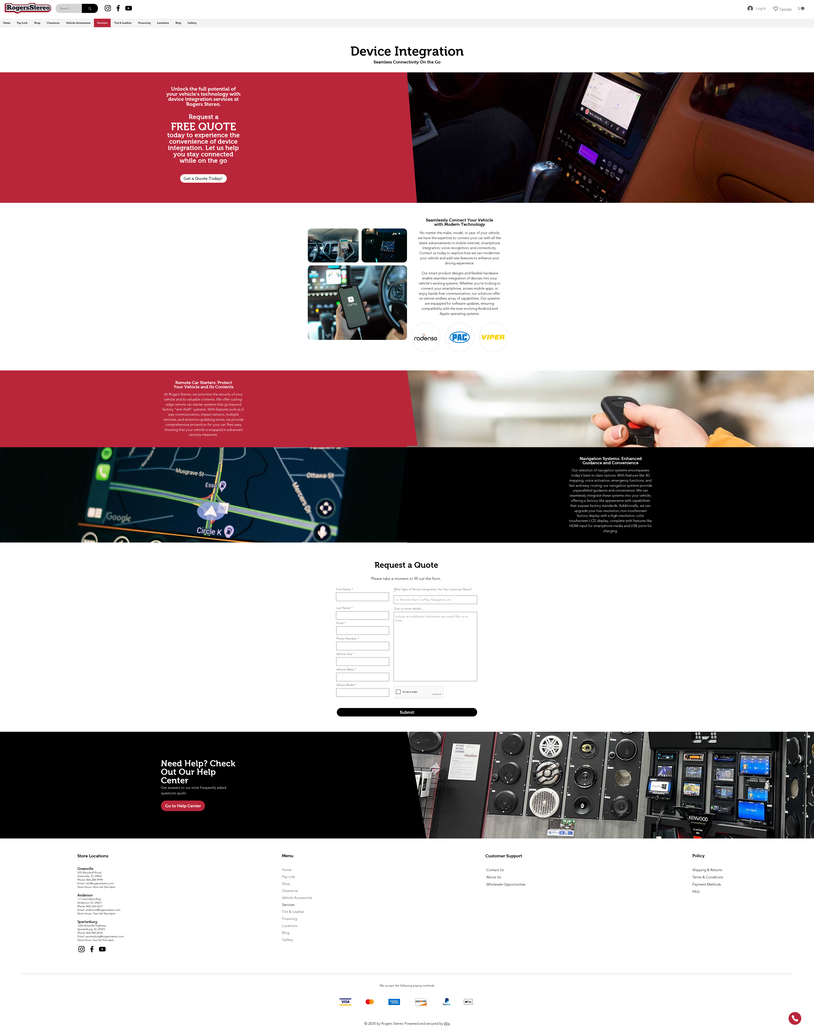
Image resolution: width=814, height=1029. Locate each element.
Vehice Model (345, 684)
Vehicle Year (344, 653)
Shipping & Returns (707, 870)
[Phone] (795, 1018)
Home (286, 870)
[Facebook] (118, 8)
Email (339, 622)
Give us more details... (409, 608)
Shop (286, 884)
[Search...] (90, 8)
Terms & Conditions (707, 877)
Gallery (287, 940)
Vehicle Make (345, 669)
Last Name (343, 607)
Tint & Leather (293, 912)
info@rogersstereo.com (99, 883)
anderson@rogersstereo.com (102, 909)
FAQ (696, 891)
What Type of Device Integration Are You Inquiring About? (433, 589)
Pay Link (288, 877)
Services (288, 905)
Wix (447, 1023)
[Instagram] (108, 8)
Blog (285, 933)
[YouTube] (128, 8)
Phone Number (346, 638)
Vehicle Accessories (297, 898)
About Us (493, 877)
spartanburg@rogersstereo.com (104, 936)
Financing (289, 919)
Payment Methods (707, 884)
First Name (343, 589)
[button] (801, 8)
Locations (289, 926)
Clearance (290, 891)
